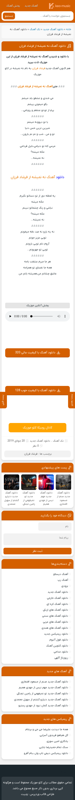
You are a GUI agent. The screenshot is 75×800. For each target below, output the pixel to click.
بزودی (64, 586)
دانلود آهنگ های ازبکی (55, 610)
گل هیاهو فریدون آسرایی (54, 735)
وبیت (24, 794)
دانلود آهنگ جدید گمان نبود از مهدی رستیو (43, 705)
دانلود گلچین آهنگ (57, 646)
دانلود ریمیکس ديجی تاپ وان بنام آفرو (46, 753)
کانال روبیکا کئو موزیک (37, 428)
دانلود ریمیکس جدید (56, 634)
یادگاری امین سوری (57, 741)
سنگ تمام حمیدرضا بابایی (53, 747)
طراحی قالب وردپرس (42, 794)
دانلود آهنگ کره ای (57, 604)
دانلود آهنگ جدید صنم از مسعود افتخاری (44, 682)
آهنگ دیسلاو (60, 574)
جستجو (9, 16)
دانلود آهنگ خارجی (57, 598)
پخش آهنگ (13, 6)
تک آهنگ (35, 29)
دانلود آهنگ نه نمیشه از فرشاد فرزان (42, 46)
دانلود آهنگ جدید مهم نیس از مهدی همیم (43, 687)
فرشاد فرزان (38, 68)
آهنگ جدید (31, 6)
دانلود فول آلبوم (58, 640)
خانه (68, 29)
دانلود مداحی (61, 652)
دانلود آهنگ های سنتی (55, 616)
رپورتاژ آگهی (61, 658)
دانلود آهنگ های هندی (55, 628)
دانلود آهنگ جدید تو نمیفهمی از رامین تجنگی (42, 693)
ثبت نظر (37, 551)
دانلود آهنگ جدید (53, 29)
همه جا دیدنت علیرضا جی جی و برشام (46, 729)
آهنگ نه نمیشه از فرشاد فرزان (35, 86)
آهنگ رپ (63, 580)
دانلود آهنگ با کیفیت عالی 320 (35, 352)
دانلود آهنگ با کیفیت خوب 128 (35, 390)
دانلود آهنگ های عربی (55, 622)
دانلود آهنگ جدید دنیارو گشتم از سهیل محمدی (41, 699)
